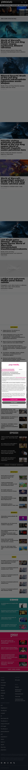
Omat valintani (14, 402)
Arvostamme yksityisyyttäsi (8, 369)
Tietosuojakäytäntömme (14, 405)
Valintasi (20, 369)
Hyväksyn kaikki (14, 399)
